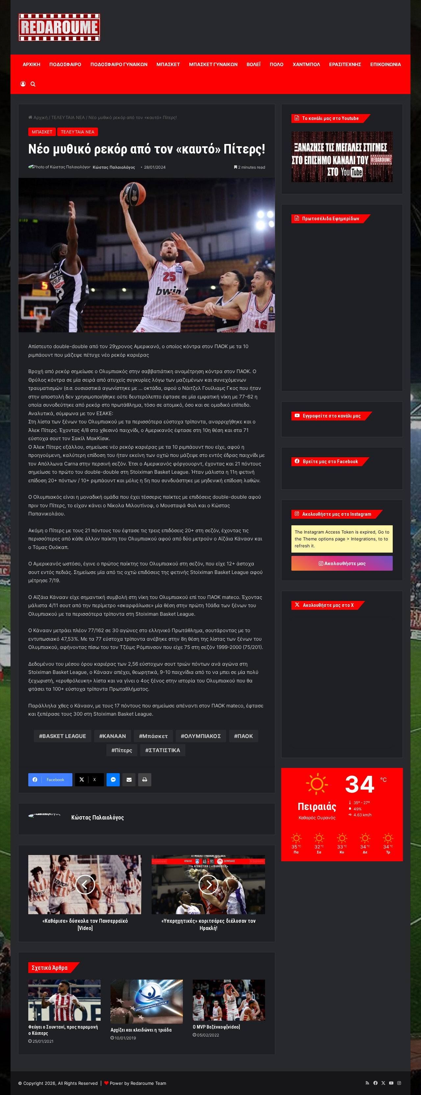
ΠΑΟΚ (245, 736)
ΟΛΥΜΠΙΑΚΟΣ (202, 736)
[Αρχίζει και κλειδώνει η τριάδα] (147, 1002)
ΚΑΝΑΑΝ (114, 736)
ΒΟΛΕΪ (253, 64)
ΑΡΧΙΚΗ (31, 64)
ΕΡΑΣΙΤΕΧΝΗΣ (345, 64)
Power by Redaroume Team (138, 1083)
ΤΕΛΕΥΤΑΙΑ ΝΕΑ (68, 117)
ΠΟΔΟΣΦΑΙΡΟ (65, 64)
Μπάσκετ (155, 736)
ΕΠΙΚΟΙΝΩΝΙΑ (385, 64)
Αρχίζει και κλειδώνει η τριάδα (141, 1030)
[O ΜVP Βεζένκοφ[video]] (229, 1000)
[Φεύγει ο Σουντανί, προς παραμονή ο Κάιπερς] (64, 1000)
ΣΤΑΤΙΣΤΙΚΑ (164, 750)
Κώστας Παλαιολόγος (114, 167)
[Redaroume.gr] (59, 27)
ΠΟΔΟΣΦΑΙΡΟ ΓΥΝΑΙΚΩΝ (118, 64)
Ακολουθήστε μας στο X (328, 605)
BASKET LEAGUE (64, 736)
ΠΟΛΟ (277, 64)
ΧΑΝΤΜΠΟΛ (306, 64)
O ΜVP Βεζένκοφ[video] (216, 1027)
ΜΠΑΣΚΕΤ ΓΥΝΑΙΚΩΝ (213, 64)
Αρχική (40, 117)
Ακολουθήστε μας (344, 563)
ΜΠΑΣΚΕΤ (168, 64)
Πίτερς (123, 750)
